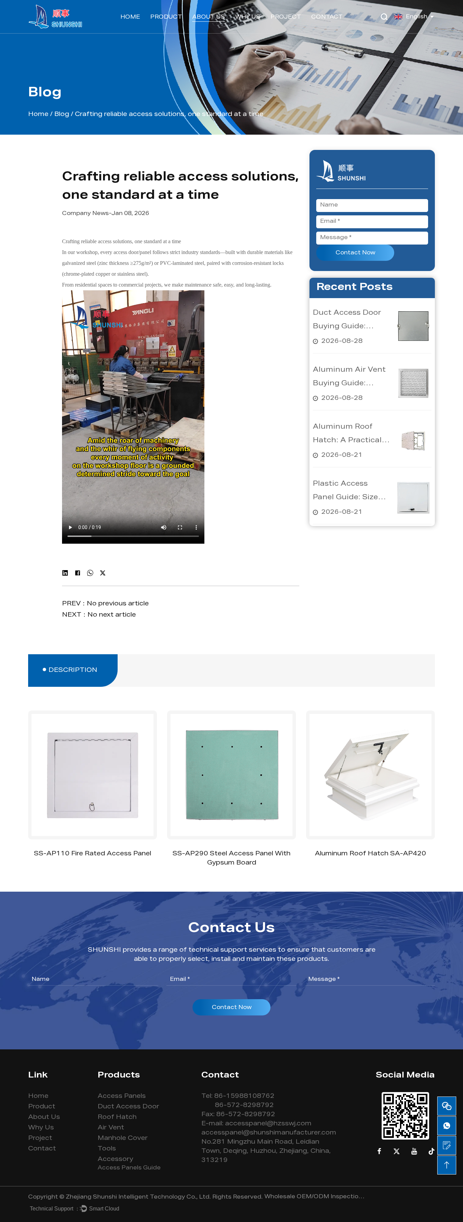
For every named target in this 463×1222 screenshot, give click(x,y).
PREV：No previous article (105, 604)
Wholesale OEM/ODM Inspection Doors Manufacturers (315, 1197)
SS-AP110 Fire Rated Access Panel (92, 854)
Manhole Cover (123, 1139)
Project (285, 17)
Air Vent (111, 1128)
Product (166, 17)
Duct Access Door (128, 1107)
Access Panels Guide (129, 1168)
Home (130, 17)
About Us (208, 17)
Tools (107, 1149)
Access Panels (122, 1096)
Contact (327, 17)
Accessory (115, 1160)
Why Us (247, 17)
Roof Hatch (117, 1117)
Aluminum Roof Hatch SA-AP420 (370, 854)
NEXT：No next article (99, 615)
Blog (61, 115)
